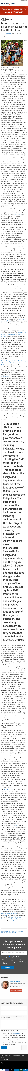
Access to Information (16, 1055)
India (17, 825)
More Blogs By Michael (16, 990)
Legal (2, 1055)
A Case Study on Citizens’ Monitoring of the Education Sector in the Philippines (13, 363)
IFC (8, 1065)
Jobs (23, 1055)
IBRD (3, 1065)
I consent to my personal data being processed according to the (14, 961)
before (7, 377)
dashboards (18, 215)
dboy (6, 915)
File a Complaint (4, 1059)
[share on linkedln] (16, 1070)
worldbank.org (23, 0)
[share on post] (11, 1070)
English (8, 36)
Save (4, 1047)
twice (3, 377)
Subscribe (7, 967)
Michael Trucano (6, 33)
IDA (6, 1065)
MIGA (11, 1065)
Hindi (19, 957)
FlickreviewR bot (18, 921)
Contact (2, 1057)
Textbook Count (8, 789)
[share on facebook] (7, 1070)
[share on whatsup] (21, 1070)
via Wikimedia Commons (9, 913)
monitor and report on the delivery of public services (13, 335)
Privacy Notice (17, 1033)
